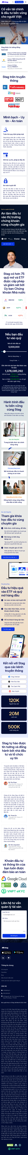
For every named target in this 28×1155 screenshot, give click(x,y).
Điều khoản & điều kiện (7, 978)
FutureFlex (4, 972)
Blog (2, 975)
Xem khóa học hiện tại (9, 557)
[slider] (4, 351)
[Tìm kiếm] (13, 2)
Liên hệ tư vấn (7, 244)
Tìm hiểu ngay (7, 629)
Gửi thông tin (14, 935)
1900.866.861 (6, 993)
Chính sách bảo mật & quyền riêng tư (10, 980)
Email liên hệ (5, 912)
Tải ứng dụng (19, 2)
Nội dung (4, 918)
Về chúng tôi (4, 969)
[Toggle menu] (25, 2)
